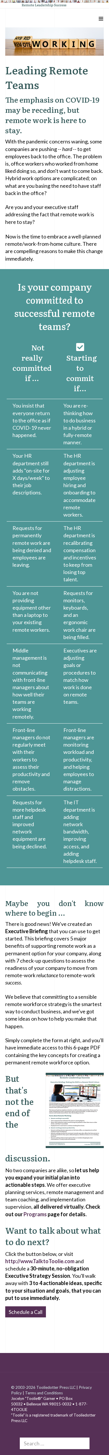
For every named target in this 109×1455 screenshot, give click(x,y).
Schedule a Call (25, 1312)
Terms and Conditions (44, 1393)
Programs (35, 1214)
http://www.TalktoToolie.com (39, 1261)
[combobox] (55, 1443)
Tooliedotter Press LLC (56, 1387)
